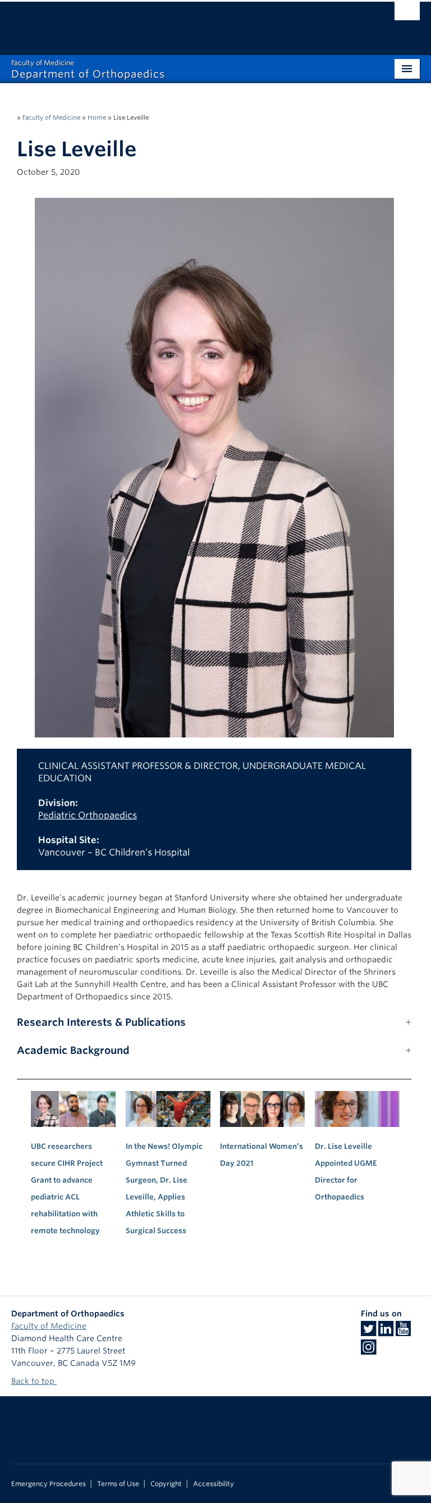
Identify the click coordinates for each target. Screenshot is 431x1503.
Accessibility (213, 1484)
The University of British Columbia (185, 23)
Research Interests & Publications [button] (101, 1022)
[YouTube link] (403, 1332)
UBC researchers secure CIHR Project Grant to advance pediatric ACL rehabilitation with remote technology (67, 1188)
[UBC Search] (407, 14)
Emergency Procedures (48, 1484)
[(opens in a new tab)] (168, 1109)
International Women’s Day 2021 (261, 1154)
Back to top (34, 1381)
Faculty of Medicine (51, 117)
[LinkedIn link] (385, 1332)
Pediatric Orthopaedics (87, 815)
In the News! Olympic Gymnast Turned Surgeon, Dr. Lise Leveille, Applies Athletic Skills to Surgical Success (164, 1188)
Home (97, 117)
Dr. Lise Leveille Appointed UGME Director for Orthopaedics (346, 1171)
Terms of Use (118, 1484)
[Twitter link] (368, 1332)
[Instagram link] (368, 1350)
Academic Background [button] (73, 1050)
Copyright (166, 1484)
